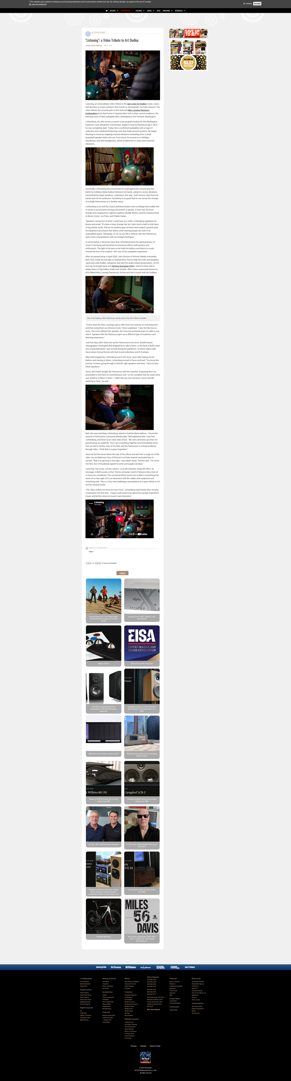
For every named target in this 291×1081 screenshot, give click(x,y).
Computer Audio (85, 1017)
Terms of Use (196, 1000)
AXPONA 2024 (151, 979)
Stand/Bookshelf (85, 984)
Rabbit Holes (129, 1008)
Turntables (105, 981)
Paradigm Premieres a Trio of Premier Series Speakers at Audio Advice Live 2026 (142, 709)
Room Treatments (107, 1002)
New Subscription (197, 1006)
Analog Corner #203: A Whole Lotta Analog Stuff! (141, 618)
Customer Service (197, 991)
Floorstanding (84, 981)
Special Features (174, 981)
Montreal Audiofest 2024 (154, 999)
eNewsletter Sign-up (198, 984)
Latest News (174, 999)
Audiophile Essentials (176, 986)
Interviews (98, 32)
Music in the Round (130, 1031)
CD (81, 1011)
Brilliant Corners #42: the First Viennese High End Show (142, 755)
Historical (172, 993)
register (98, 563)
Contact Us (195, 986)
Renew (194, 1011)
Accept (257, 4)
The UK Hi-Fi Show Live (199, 993)
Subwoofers (83, 986)
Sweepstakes (173, 1010)
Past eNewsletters (175, 1003)
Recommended (125, 10)
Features (127, 988)
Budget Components (108, 1015)
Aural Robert (128, 999)
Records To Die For (130, 984)
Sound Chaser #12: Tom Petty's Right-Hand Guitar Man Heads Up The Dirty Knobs (103, 619)
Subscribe (166, 10)
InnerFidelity (106, 1022)
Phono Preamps (85, 1004)
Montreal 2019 (151, 994)
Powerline (105, 999)
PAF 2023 (150, 1006)
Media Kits (195, 995)
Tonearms (105, 984)
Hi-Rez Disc (83, 1013)
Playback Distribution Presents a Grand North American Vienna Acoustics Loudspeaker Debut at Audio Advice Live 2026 (103, 893)
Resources (179, 10)
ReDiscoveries (129, 1011)
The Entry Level (129, 1033)
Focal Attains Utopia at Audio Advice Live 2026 (142, 891)
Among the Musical (131, 995)
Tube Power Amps (85, 995)
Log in (88, 563)
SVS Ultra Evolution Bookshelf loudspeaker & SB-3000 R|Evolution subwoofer (103, 709)
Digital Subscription (198, 1008)
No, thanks (247, 4)
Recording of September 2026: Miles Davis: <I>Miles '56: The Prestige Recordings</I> (142, 939)
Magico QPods (103, 664)
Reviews (113, 10)
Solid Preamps (84, 997)
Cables (104, 995)
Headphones (106, 1006)
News (158, 10)
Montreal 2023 (151, 989)
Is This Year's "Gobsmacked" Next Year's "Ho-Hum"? (142, 845)
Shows (149, 10)
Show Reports (153, 977)
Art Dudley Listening (131, 1024)
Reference (172, 984)
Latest (122, 573)
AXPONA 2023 (151, 982)
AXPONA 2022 (151, 984)
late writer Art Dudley (136, 104)
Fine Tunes (128, 1038)
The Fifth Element (130, 1027)
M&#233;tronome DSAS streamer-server (104, 754)
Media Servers (84, 1020)
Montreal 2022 (151, 992)
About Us (194, 988)
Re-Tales (127, 1013)
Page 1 (91, 551)
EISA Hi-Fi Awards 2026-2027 (142, 664)
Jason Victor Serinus (93, 46)
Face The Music (129, 1036)
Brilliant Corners (129, 1002)
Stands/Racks (106, 1004)
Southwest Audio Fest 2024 (155, 997)
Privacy (194, 997)
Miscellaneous (106, 1008)
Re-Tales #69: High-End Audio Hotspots (104, 844)
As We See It (128, 997)
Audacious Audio (107, 1017)
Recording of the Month (132, 981)
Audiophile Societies (198, 981)
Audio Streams (129, 1029)
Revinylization (129, 1015)
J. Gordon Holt (106, 1020)
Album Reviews (129, 986)
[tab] (122, 573)
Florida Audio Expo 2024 (154, 1002)
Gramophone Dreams (131, 1004)
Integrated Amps (85, 1002)
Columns (139, 10)
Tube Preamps (84, 993)
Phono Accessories (108, 997)
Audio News (173, 1001)
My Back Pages (129, 1006)
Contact (143, 1046)
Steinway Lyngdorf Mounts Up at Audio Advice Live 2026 (142, 800)
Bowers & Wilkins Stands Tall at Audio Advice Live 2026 (103, 800)
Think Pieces (173, 991)
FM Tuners (105, 988)
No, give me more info (38, 4)
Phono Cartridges (107, 986)
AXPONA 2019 (151, 986)
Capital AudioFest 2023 (154, 1004)
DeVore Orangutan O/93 (123, 266)
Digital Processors (85, 1015)
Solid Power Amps (85, 999)
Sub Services (195, 1013)
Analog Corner (129, 1022)
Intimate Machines (104, 937)
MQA (170, 995)
